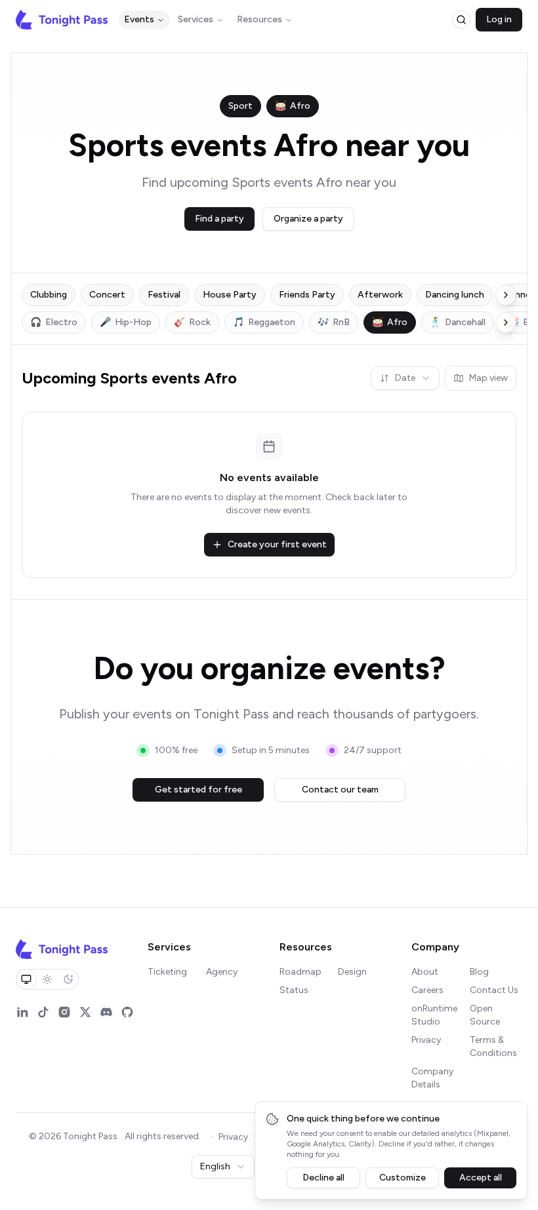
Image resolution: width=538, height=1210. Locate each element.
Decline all (323, 1177)
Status (293, 990)
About (424, 971)
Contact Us (494, 990)
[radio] (26, 979)
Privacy (426, 1039)
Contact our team (340, 789)
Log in (499, 19)
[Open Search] (461, 19)
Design (352, 971)
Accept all (480, 1177)
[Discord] (106, 1012)
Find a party (219, 218)
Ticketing (167, 971)
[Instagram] (64, 1012)
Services (195, 19)
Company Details (432, 1078)
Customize (402, 1177)
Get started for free (198, 789)
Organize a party (308, 218)
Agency (222, 971)
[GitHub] (127, 1012)
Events (139, 19)
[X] (85, 1012)
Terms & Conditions (493, 1046)
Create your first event (277, 544)
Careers (427, 990)
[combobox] (405, 378)
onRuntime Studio (434, 1015)
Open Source (485, 1015)
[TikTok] (43, 1012)
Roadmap (300, 971)
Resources (259, 19)
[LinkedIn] (22, 1012)
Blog (479, 971)
